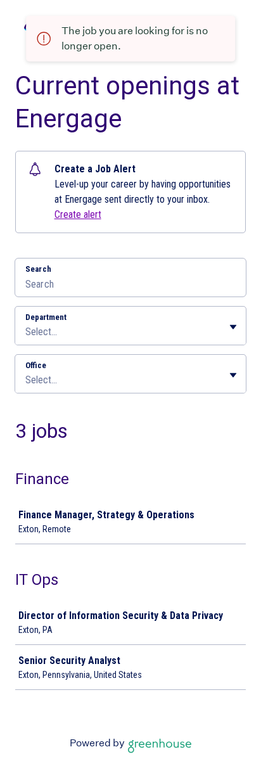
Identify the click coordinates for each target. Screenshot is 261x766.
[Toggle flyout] (233, 327)
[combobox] (26, 332)
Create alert (77, 214)
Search (38, 269)
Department (46, 317)
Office (35, 365)
